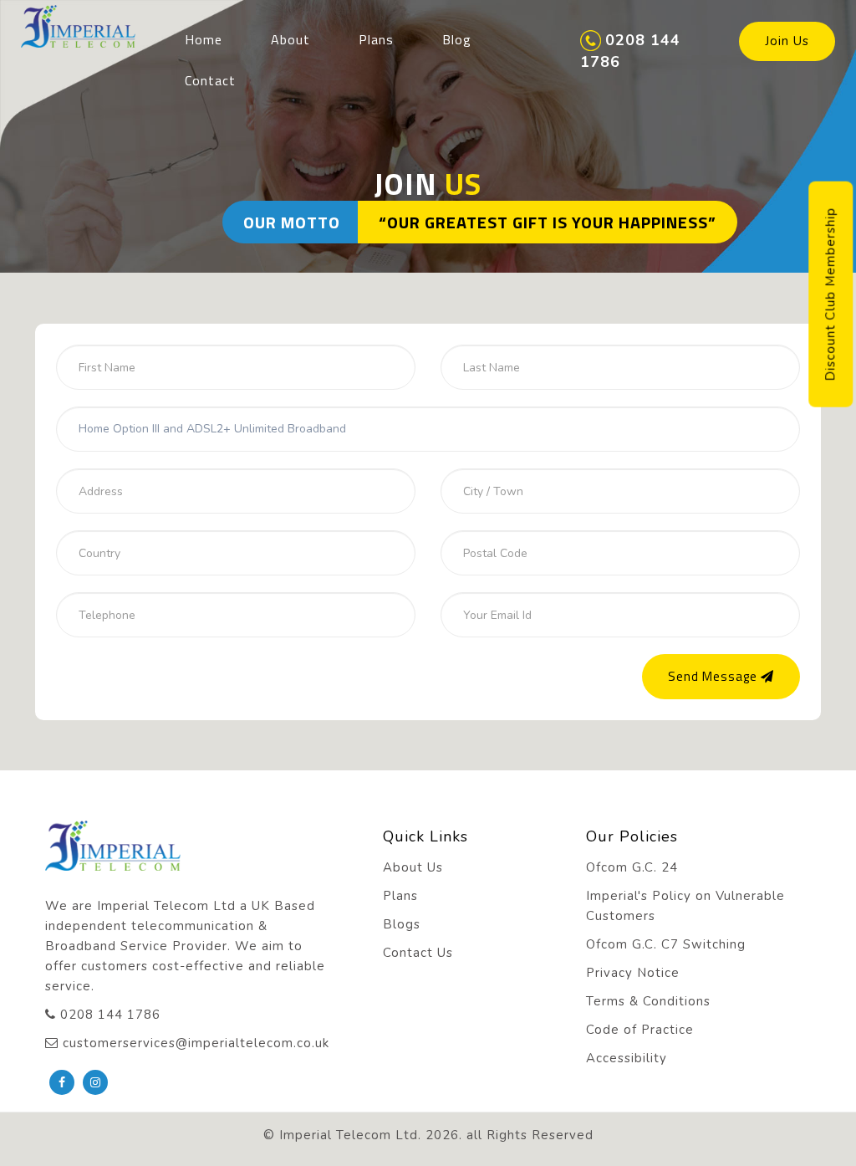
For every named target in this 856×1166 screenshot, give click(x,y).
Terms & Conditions (648, 1001)
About (290, 39)
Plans (376, 39)
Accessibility (626, 1058)
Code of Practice (640, 1029)
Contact (210, 80)
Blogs (401, 924)
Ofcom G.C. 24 (632, 867)
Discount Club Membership (830, 294)
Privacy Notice (633, 972)
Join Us (787, 41)
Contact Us (418, 952)
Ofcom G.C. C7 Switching (666, 944)
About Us (413, 867)
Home (203, 39)
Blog (456, 39)
